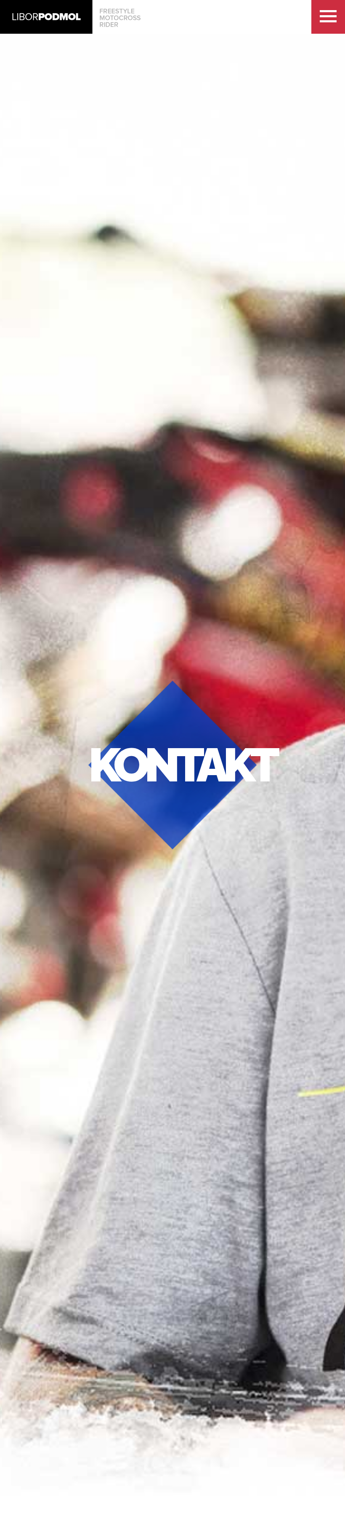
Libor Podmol (70, 17)
